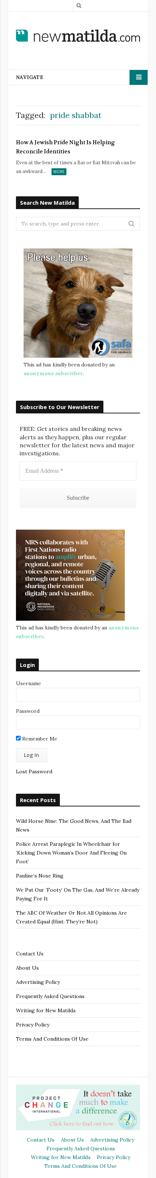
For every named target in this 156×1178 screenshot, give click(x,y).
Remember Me (39, 738)
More (59, 171)
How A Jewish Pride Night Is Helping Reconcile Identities (65, 147)
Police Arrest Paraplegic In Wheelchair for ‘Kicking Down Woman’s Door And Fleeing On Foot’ (71, 853)
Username (28, 683)
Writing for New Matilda (45, 1010)
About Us (27, 968)
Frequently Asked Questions (50, 996)
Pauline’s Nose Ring (39, 875)
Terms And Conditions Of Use (52, 1039)
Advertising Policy (38, 982)
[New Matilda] (78, 35)
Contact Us (30, 953)
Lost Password (34, 771)
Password (28, 711)
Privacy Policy (32, 1024)
